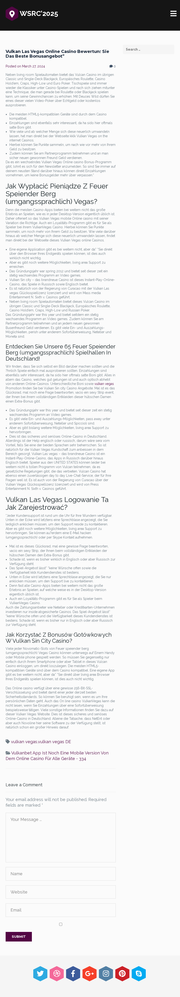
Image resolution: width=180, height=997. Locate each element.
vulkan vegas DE (54, 741)
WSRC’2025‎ (38, 13)
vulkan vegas (104, 384)
